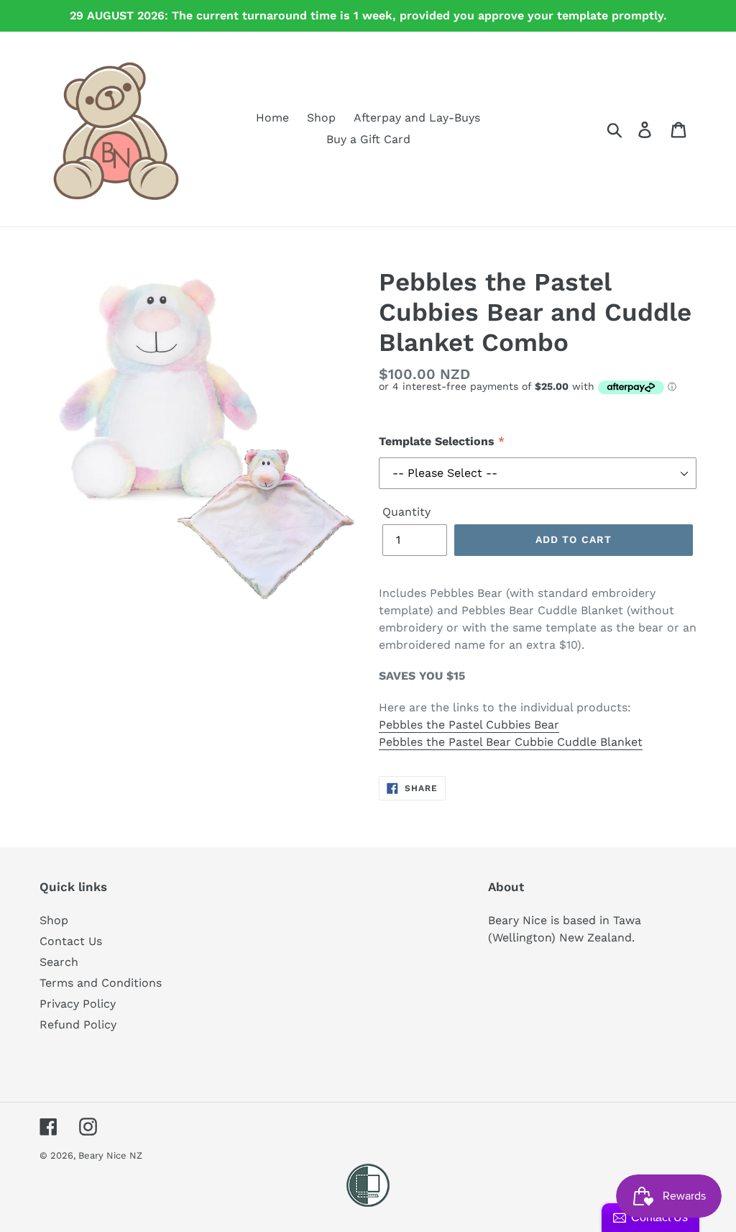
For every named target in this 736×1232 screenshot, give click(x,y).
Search (59, 962)
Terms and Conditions (101, 983)
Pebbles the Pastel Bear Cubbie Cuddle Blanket (511, 742)
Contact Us (71, 941)
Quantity (406, 512)
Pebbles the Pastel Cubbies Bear (469, 724)
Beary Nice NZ (110, 1155)
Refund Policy (78, 1024)
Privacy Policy (78, 1003)
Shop (54, 920)
